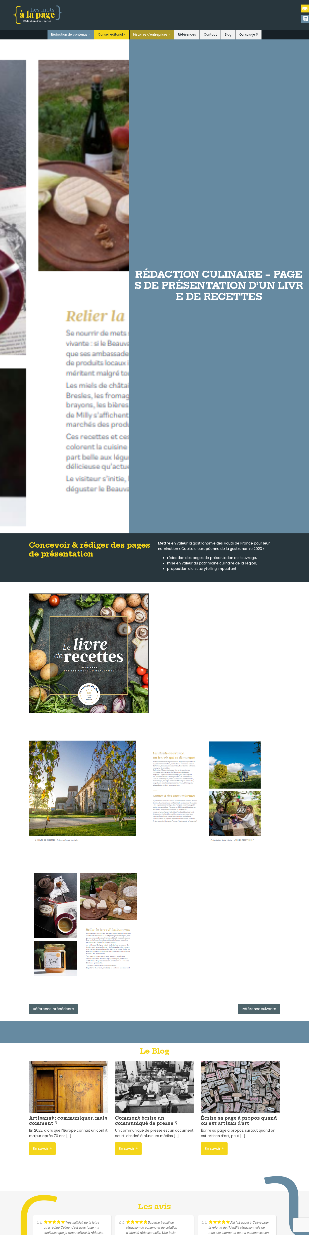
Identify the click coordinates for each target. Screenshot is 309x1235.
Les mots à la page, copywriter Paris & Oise (305, 8)
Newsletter (305, 19)
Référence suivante (259, 1008)
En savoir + (42, 1148)
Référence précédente (53, 1008)
